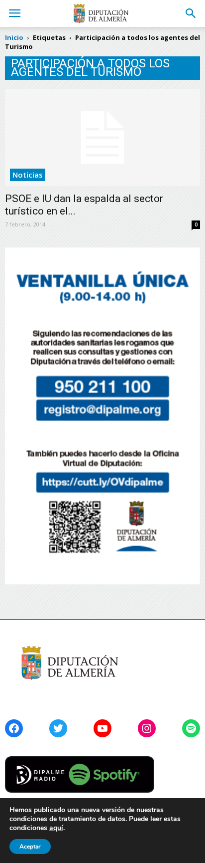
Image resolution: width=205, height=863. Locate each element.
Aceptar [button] (30, 847)
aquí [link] (56, 828)
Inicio (14, 37)
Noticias (27, 175)
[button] (191, 13)
